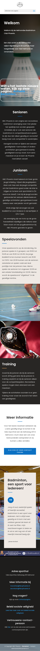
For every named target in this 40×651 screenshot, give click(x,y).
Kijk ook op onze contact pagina (20, 451)
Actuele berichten (13, 92)
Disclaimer (25, 646)
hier (9, 627)
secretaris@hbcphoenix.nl (20, 589)
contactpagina (24, 599)
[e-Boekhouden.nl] (20, 555)
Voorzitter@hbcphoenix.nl (20, 586)
